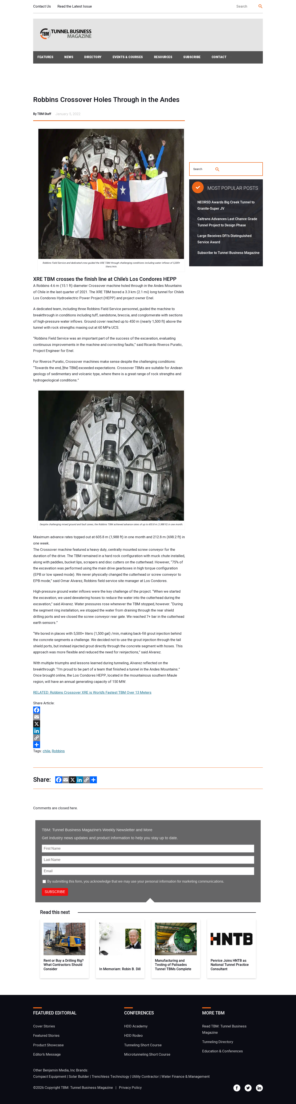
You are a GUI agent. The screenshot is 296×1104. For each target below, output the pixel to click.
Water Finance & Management (185, 1076)
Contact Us (42, 6)
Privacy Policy (130, 1087)
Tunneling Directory (217, 1042)
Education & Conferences (222, 1051)
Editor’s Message (47, 1054)
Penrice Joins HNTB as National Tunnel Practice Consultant (230, 965)
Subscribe (192, 57)
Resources (163, 57)
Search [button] (261, 6)
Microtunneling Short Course (147, 1054)
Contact (219, 57)
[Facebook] (109, 710)
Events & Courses (128, 57)
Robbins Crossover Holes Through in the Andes (106, 99)
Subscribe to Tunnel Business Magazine (228, 252)
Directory (93, 57)
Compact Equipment (49, 1076)
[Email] (109, 716)
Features (45, 57)
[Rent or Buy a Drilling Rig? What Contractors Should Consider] (64, 939)
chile (46, 751)
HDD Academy (136, 1026)
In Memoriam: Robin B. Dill (120, 969)
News (68, 57)
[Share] (109, 744)
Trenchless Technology (110, 1076)
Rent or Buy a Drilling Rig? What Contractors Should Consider (64, 965)
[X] (109, 723)
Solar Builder (79, 1076)
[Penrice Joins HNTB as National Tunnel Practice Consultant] (231, 939)
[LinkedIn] (109, 730)
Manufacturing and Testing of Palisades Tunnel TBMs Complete (173, 965)
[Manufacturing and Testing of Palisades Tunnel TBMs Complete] (176, 939)
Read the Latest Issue (74, 6)
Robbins (58, 751)
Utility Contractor (145, 1076)
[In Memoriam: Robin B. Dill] (120, 939)
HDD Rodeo (133, 1035)
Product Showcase (48, 1045)
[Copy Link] (109, 737)
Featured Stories (46, 1035)
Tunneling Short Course (143, 1045)
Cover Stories (44, 1026)
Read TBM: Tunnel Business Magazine (224, 1029)
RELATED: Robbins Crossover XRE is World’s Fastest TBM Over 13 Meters (92, 692)
